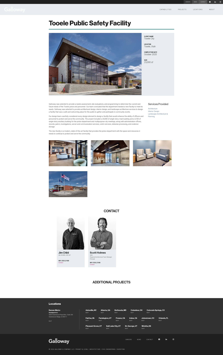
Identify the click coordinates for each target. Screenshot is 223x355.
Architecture (152, 109)
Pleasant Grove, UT (94, 326)
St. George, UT (131, 326)
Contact (203, 2)
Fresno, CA (120, 318)
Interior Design (153, 111)
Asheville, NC (91, 310)
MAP (87, 320)
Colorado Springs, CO (156, 310)
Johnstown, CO (147, 318)
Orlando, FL (163, 318)
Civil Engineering (108, 349)
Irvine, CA (133, 318)
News (195, 2)
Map (50, 321)
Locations (198, 9)
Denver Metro (54, 310)
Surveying (121, 349)
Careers (187, 2)
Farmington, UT (105, 318)
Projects (182, 9)
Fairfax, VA (90, 318)
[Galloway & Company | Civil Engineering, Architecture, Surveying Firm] (14, 9)
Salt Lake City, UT (113, 326)
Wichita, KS (146, 326)
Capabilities (166, 9)
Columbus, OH (136, 310)
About (212, 9)
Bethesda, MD (120, 310)
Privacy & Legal (82, 349)
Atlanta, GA (105, 310)
